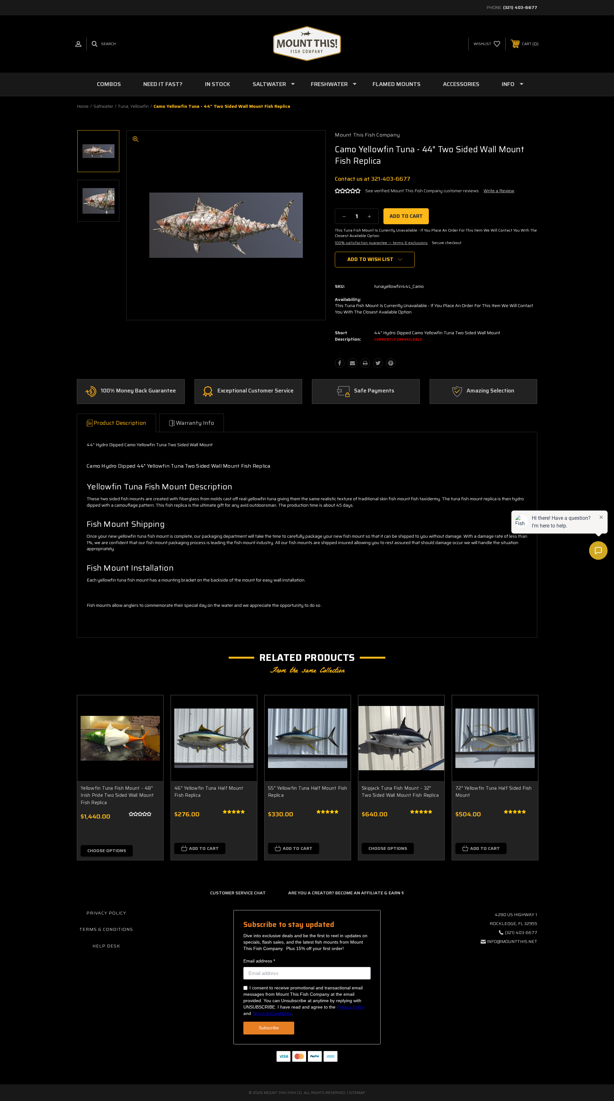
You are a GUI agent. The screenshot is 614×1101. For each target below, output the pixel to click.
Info (508, 84)
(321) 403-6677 (520, 7)
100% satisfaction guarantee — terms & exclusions (381, 242)
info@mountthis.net (512, 941)
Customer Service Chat (238, 892)
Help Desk (106, 945)
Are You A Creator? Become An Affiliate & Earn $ (346, 892)
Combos (109, 84)
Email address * (259, 960)
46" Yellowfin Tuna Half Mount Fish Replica (208, 791)
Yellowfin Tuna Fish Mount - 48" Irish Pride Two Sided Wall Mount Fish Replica (117, 795)
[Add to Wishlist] (150, 724)
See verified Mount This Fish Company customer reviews (422, 190)
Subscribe (269, 1027)
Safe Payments (374, 391)
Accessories (461, 84)
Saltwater (269, 84)
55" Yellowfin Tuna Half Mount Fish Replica (307, 791)
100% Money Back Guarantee (138, 391)
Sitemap (357, 1092)
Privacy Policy (106, 912)
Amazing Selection (490, 391)
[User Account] (78, 44)
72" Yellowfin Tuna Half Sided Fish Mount (493, 791)
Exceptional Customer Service (255, 391)
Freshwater (329, 84)
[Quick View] (150, 708)
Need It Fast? (163, 84)
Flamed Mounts (397, 84)
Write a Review (499, 190)
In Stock (217, 84)
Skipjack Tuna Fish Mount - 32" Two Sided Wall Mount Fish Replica (400, 791)
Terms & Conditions (106, 929)
